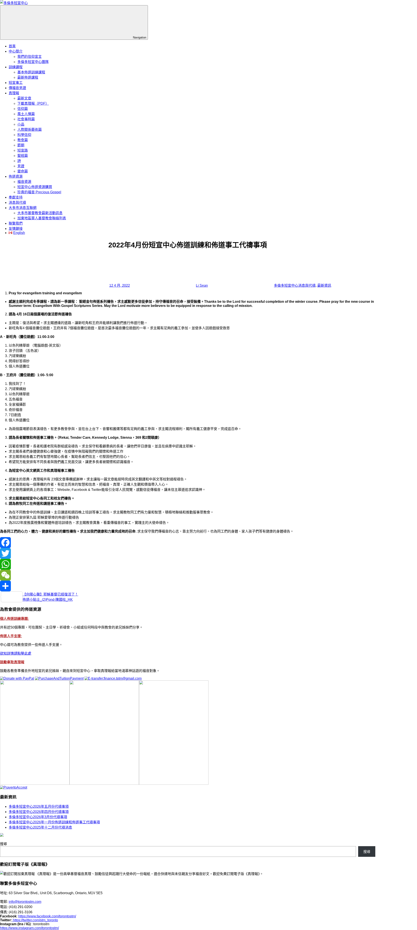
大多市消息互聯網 (22, 208)
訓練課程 (16, 67)
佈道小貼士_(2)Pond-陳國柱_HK (48, 599)
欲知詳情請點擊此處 (15, 653)
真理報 (14, 93)
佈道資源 (16, 176)
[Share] (187, 586)
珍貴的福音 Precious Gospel (39, 192)
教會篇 (22, 140)
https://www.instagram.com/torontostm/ (29, 928)
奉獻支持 (16, 197)
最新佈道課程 (27, 77)
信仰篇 (22, 109)
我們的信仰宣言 (29, 56)
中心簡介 (16, 51)
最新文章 (24, 98)
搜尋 (3, 844)
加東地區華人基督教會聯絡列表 (41, 218)
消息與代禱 (17, 202)
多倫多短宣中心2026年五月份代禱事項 (39, 806)
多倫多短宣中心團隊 (33, 62)
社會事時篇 (26, 119)
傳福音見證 (17, 88)
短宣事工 (16, 82)
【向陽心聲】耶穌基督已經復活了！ (50, 594)
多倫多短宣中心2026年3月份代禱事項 (38, 817)
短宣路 (22, 150)
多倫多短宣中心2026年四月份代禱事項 (39, 812)
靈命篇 (22, 171)
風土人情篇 (26, 114)
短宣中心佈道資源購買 (34, 187)
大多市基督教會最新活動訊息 (40, 213)
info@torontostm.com (25, 902)
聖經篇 (22, 155)
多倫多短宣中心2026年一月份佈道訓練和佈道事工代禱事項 (54, 822)
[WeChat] (187, 575)
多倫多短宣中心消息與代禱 (295, 285)
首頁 (12, 46)
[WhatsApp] (187, 564)
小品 (20, 124)
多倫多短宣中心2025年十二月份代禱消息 (40, 827)
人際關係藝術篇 (29, 129)
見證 (20, 166)
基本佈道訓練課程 (31, 72)
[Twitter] (187, 553)
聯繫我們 (16, 223)
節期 (20, 145)
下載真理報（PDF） (33, 103)
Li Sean (202, 285)
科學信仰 (24, 135)
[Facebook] (187, 542)
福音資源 (24, 182)
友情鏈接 (16, 228)
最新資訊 (324, 285)
